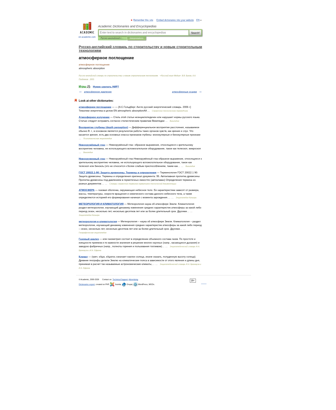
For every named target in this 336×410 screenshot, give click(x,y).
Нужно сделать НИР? (106, 86)
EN (198, 20)
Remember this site (143, 20)
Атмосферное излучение (94, 117)
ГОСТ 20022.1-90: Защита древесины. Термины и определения (117, 172)
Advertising (133, 279)
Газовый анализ (89, 239)
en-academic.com (87, 37)
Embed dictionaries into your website (175, 20)
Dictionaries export (87, 284)
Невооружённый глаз (92, 144)
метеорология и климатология (98, 221)
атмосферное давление (98, 91)
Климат (83, 256)
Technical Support (120, 279)
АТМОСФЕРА (86, 190)
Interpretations (136, 38)
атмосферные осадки (184, 91)
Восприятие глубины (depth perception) (103, 127)
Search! (195, 32)
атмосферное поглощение (95, 107)
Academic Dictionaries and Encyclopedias (127, 26)
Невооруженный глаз (92, 158)
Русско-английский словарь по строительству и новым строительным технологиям (112, 38)
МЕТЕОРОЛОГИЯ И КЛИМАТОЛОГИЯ (101, 203)
